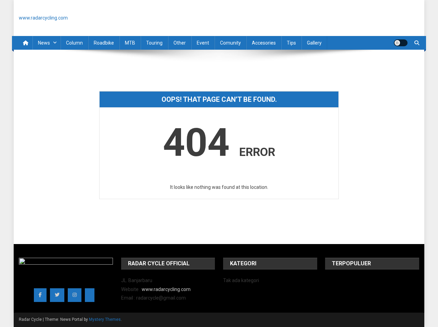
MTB (130, 43)
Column (74, 43)
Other (179, 43)
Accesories (264, 43)
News (44, 43)
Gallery (314, 43)
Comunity (230, 43)
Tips (291, 43)
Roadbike (104, 43)
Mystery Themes (105, 319)
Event (203, 43)
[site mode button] (401, 42)
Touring (154, 43)
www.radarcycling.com (166, 289)
